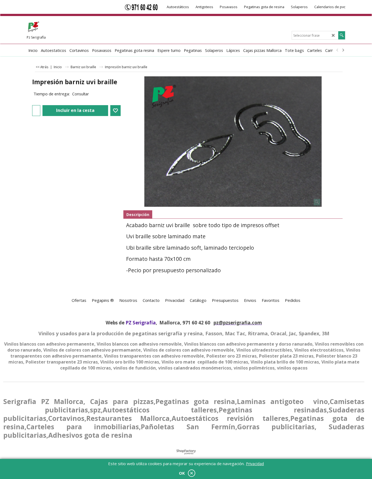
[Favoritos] (115, 110)
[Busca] (341, 35)
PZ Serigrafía (141, 323)
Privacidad (255, 463)
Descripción (137, 214)
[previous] (337, 50)
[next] (342, 50)
